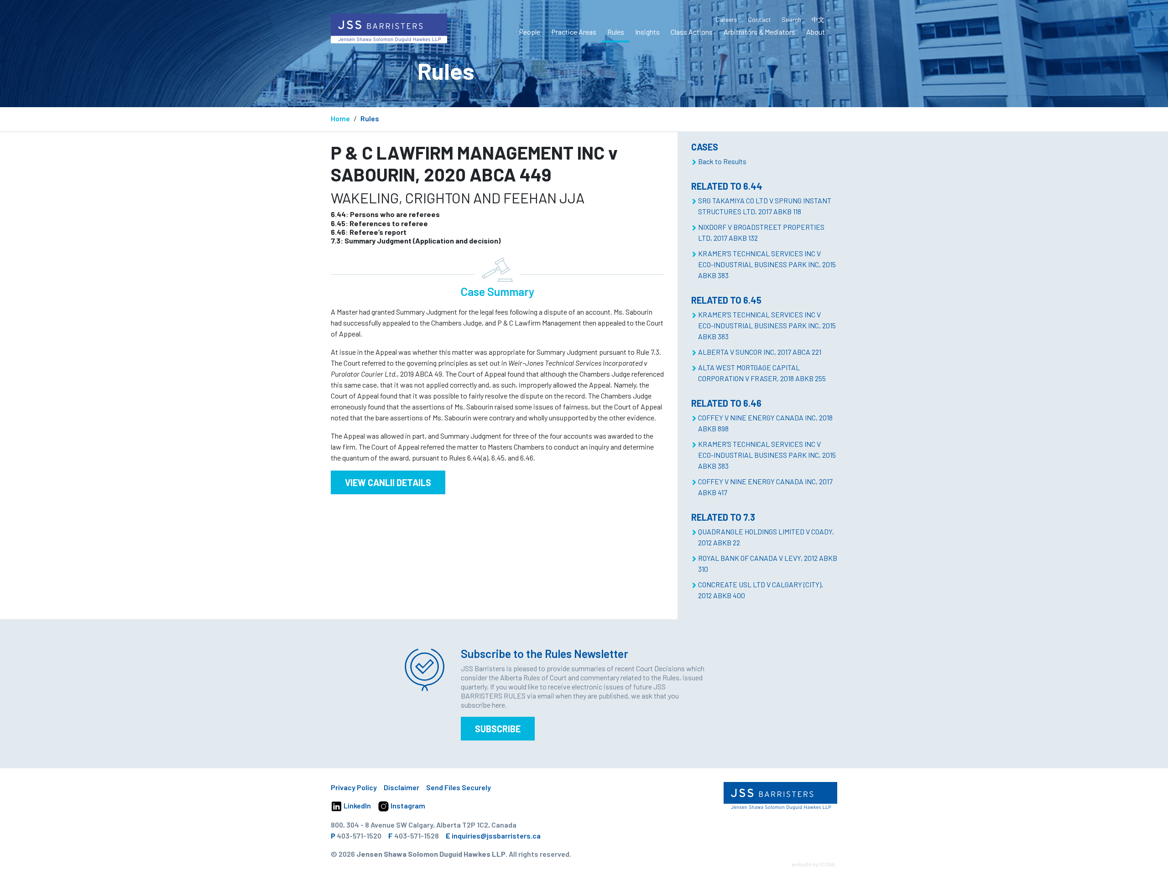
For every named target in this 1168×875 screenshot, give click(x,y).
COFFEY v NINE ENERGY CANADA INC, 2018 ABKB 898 (765, 423)
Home (340, 118)
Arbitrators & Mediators (759, 31)
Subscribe (498, 728)
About (815, 31)
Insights (647, 31)
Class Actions (692, 31)
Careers (726, 19)
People (529, 31)
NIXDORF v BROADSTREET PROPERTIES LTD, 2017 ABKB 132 (761, 232)
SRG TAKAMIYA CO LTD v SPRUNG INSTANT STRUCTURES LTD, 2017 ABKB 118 (764, 206)
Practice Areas (573, 31)
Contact (759, 19)
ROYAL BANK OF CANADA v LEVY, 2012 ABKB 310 (767, 563)
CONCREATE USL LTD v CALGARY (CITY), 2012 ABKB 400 (760, 590)
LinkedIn (356, 805)
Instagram (407, 805)
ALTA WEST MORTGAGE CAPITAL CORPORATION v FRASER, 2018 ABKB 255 (762, 373)
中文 (818, 19)
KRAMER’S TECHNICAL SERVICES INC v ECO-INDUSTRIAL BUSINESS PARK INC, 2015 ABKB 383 (767, 264)
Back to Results (722, 161)
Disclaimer (401, 787)
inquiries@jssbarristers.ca (496, 835)
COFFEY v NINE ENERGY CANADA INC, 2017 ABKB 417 (765, 487)
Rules (615, 31)
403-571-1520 (359, 835)
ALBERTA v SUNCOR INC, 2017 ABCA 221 (759, 351)
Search (791, 19)
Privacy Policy (354, 787)
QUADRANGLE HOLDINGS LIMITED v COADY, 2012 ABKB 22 (766, 537)
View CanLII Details (388, 482)
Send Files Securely (458, 787)
